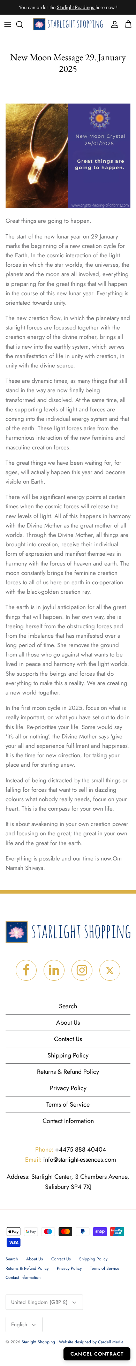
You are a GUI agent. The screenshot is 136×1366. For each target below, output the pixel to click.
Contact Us (68, 1039)
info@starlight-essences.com (70, 1159)
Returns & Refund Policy (68, 1071)
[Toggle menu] (7, 24)
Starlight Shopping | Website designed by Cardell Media (72, 1342)
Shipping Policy (68, 1055)
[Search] (23, 24)
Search (68, 1006)
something (73, 10)
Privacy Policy (68, 1088)
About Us (68, 1022)
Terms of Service (68, 1104)
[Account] (113, 24)
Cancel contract (96, 1353)
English (19, 1324)
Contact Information (68, 1120)
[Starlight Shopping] (68, 24)
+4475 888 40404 (70, 1149)
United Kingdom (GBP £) (39, 1302)
